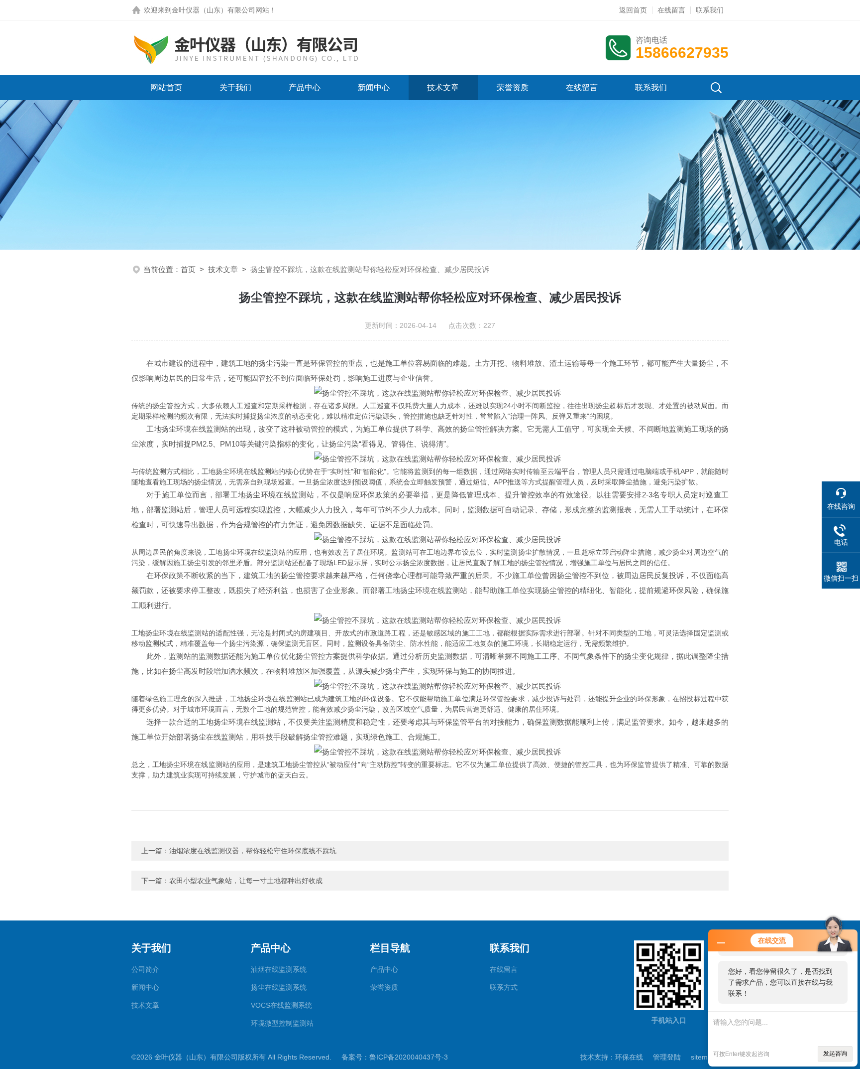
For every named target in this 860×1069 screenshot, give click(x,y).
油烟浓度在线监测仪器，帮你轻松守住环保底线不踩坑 (252, 851)
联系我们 (710, 10)
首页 (188, 269)
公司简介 (145, 969)
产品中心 (305, 87)
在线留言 (671, 10)
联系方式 (504, 987)
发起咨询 (835, 1053)
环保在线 (629, 1057)
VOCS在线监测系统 (281, 1005)
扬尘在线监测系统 (279, 987)
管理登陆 (667, 1057)
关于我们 (235, 87)
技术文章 (443, 87)
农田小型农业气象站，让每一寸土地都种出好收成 (245, 881)
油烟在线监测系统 (279, 969)
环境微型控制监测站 (282, 1023)
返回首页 (633, 10)
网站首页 (166, 87)
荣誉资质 (513, 87)
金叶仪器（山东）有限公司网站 (220, 10)
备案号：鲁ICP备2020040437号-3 (394, 1057)
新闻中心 (374, 87)
